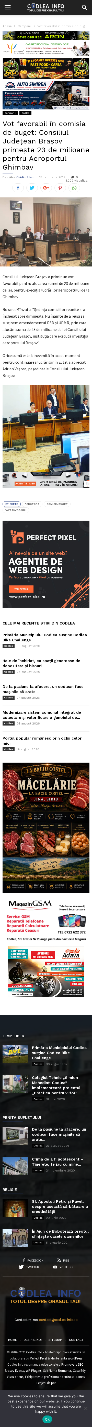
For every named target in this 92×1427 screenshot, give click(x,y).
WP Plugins (33, 1370)
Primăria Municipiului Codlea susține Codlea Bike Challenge (59, 1052)
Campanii (10, 113)
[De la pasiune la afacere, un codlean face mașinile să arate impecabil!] (15, 1136)
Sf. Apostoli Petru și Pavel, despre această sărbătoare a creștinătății (60, 1206)
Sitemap (55, 1340)
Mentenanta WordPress (66, 1358)
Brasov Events (14, 1370)
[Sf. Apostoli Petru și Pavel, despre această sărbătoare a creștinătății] (15, 1208)
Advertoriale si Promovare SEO (62, 1364)
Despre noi (33, 1340)
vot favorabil (15, 510)
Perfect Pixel (38, 1358)
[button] (84, 7)
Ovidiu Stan (24, 177)
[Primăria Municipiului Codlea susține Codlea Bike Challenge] (15, 1054)
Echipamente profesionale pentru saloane (54, 1377)
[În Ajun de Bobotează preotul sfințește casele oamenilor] (15, 1238)
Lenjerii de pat (46, 1383)
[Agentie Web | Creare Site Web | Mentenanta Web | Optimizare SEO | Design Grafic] (46, 491)
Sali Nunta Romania (57, 1370)
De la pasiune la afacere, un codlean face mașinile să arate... (59, 1134)
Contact (76, 1340)
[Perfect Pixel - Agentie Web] (46, 606)
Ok (47, 1419)
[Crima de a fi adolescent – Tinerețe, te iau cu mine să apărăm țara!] (15, 1166)
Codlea (25, 113)
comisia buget (57, 504)
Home (12, 1340)
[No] (85, 1408)
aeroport (32, 504)
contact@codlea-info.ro (58, 1320)
